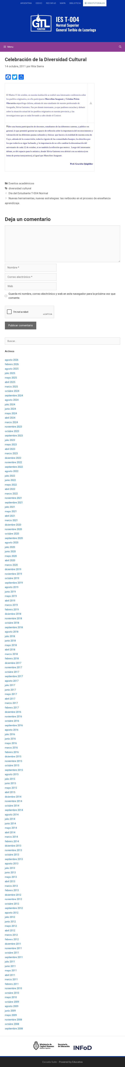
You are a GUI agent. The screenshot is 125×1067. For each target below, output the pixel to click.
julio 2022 (10, 475)
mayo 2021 (11, 511)
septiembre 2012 (14, 908)
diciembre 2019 (13, 569)
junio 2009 (10, 1010)
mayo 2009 (11, 1015)
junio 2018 (10, 640)
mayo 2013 (11, 877)
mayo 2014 (11, 827)
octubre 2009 (12, 1001)
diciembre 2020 (13, 524)
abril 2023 (10, 449)
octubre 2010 (12, 992)
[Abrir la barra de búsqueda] (120, 47)
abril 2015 (10, 792)
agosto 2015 (11, 774)
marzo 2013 (11, 885)
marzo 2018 (11, 654)
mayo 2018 (11, 645)
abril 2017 (10, 698)
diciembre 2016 (13, 712)
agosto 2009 (11, 1006)
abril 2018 (10, 649)
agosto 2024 (11, 399)
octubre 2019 (12, 578)
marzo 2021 (11, 520)
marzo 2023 (11, 453)
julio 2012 (10, 917)
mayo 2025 (11, 377)
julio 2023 (10, 440)
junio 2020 (10, 551)
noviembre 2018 (13, 618)
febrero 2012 (12, 939)
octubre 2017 (12, 671)
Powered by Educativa (71, 1062)
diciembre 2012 (13, 894)
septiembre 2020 (14, 538)
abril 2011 (10, 975)
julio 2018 (10, 636)
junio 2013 (10, 872)
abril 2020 (10, 560)
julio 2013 (10, 868)
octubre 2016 (12, 720)
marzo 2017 (11, 703)
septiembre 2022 (14, 466)
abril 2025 (10, 382)
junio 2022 (10, 480)
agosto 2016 (11, 729)
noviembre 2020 (13, 529)
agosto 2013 (11, 863)
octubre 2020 (12, 533)
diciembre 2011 (13, 943)
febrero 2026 (12, 364)
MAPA (63, 3)
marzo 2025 (11, 386)
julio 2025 (10, 373)
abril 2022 (10, 489)
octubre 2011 (12, 952)
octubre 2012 (12, 903)
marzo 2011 (11, 979)
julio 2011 (10, 961)
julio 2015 (10, 778)
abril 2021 (10, 515)
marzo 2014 (11, 836)
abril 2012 (10, 930)
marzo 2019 (11, 605)
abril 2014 (10, 832)
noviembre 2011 (13, 948)
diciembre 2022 (13, 457)
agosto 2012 (11, 912)
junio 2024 (10, 408)
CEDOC (39, 3)
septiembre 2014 (14, 810)
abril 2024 (10, 417)
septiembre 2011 (14, 957)
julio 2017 (10, 685)
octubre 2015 (12, 765)
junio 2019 (10, 591)
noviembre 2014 (13, 801)
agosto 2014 (11, 814)
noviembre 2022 (13, 462)
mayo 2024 (11, 413)
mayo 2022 (11, 484)
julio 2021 (10, 506)
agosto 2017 (11, 680)
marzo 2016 (11, 747)
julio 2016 (10, 734)
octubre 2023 (12, 431)
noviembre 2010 (13, 988)
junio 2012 (10, 921)
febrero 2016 (12, 752)
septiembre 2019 (14, 582)
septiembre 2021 (14, 502)
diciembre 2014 (13, 796)
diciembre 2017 (13, 663)
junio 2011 (10, 966)
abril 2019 (10, 600)
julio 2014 (10, 819)
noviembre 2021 (13, 498)
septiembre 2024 (14, 395)
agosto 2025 (11, 368)
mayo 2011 (11, 970)
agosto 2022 (11, 471)
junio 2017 (10, 689)
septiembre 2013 (14, 859)
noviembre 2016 (13, 716)
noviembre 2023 (13, 426)
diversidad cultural (20, 188)
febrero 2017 (12, 707)
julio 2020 (10, 547)
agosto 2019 (11, 587)
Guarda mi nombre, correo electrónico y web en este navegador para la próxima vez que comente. (61, 296)
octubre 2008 (12, 1024)
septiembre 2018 (14, 627)
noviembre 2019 (13, 573)
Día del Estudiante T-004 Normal (28, 193)
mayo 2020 (11, 556)
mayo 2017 (11, 694)
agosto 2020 (11, 542)
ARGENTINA (26, 3)
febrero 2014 (12, 841)
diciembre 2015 (13, 756)
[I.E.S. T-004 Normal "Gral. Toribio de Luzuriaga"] (62, 22)
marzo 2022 (11, 493)
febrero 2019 (12, 609)
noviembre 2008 (13, 1019)
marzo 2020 (11, 564)
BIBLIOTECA (75, 3)
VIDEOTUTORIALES (96, 3)
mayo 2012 (11, 926)
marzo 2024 (11, 422)
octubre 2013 (12, 854)
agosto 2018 (11, 631)
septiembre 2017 (14, 676)
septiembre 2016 (14, 725)
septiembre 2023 (14, 435)
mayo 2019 (11, 596)
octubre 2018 (12, 622)
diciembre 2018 (13, 613)
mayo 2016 (11, 743)
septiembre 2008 (14, 1028)
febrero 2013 (12, 890)
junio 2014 (10, 823)
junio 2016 (10, 738)
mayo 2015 (11, 787)
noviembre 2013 (13, 850)
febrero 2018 (12, 658)
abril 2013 (10, 881)
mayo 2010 (11, 997)
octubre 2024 (12, 391)
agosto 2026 (11, 359)
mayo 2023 (11, 444)
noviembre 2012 (13, 899)
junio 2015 (10, 783)
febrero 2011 (12, 984)
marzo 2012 (11, 934)
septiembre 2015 (14, 770)
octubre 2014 (12, 805)
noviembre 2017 (13, 667)
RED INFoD (51, 3)
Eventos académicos (21, 183)
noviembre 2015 (13, 761)
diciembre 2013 (13, 845)
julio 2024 (10, 404)
